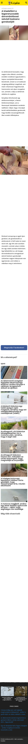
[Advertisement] (14, 56)
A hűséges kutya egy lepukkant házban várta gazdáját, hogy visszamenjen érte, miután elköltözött (13, 482)
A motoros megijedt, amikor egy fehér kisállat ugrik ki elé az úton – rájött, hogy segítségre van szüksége (14, 506)
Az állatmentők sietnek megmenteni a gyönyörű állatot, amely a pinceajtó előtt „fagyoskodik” (13, 720)
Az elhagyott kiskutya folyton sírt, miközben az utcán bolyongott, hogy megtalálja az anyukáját (12, 458)
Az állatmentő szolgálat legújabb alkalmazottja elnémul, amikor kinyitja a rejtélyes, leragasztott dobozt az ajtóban (13, 384)
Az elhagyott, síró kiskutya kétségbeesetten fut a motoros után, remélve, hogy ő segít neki (13, 434)
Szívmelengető (7, 8)
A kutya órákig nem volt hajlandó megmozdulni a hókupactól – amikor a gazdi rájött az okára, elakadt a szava (13, 712)
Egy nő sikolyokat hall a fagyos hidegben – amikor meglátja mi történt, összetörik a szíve (14, 728)
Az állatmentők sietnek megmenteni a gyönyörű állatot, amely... (21, 699)
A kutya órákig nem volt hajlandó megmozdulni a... (7, 699)
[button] (2, 2)
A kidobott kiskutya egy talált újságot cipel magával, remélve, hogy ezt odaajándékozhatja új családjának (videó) (14, 409)
